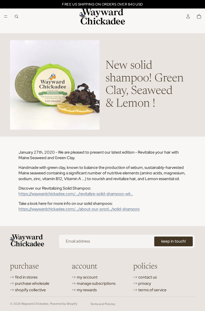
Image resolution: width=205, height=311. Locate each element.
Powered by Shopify (63, 304)
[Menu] (6, 16)
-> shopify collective (28, 290)
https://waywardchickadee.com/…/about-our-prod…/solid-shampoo (79, 209)
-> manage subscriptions (94, 283)
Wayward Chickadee (34, 304)
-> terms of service (149, 290)
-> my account (85, 277)
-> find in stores (24, 277)
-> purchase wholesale (29, 283)
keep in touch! (173, 241)
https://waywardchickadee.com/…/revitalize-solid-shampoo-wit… (75, 193)
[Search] (16, 16)
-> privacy (142, 283)
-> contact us (145, 277)
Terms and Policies (102, 304)
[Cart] (199, 16)
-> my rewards (84, 290)
